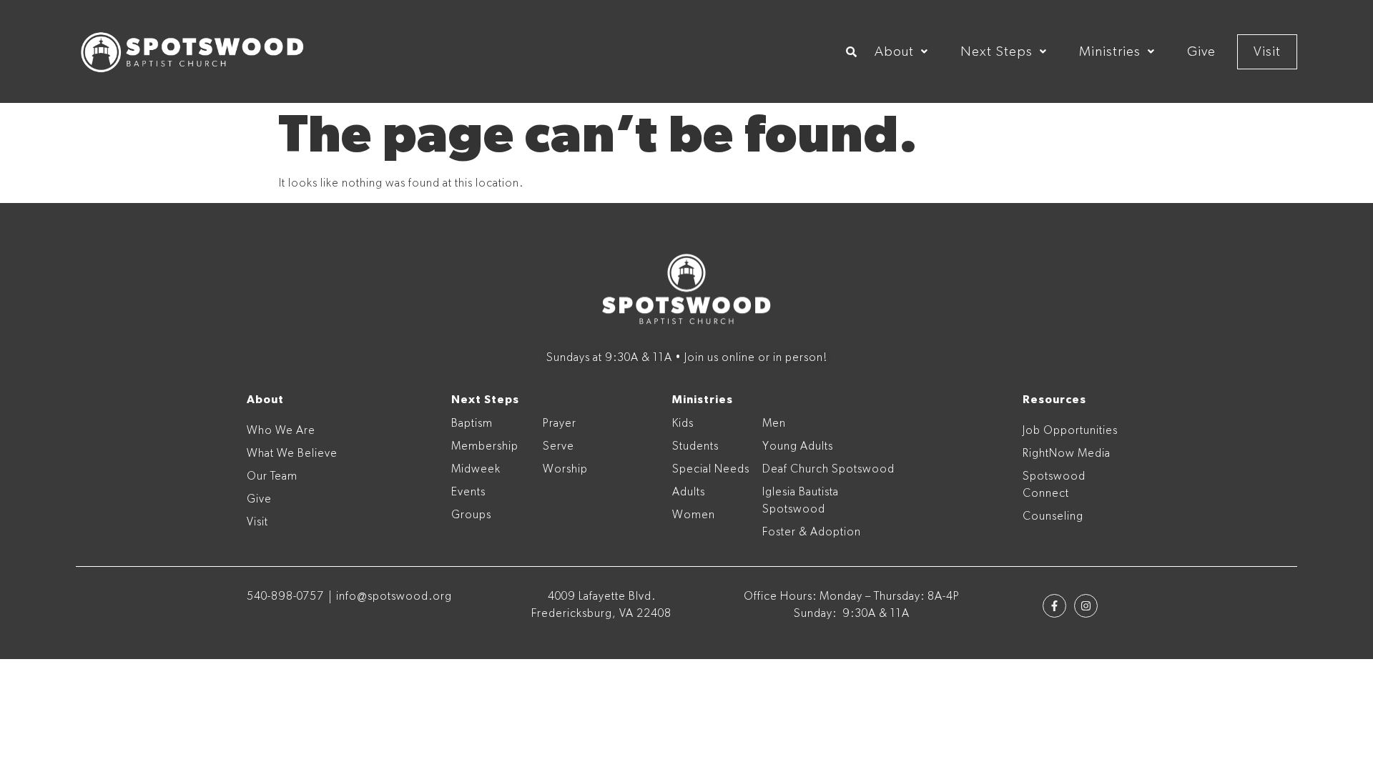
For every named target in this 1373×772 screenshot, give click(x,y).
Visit (1267, 52)
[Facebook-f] (1054, 606)
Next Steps (996, 52)
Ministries (1110, 52)
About (894, 52)
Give (1201, 52)
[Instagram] (1086, 606)
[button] (901, 52)
